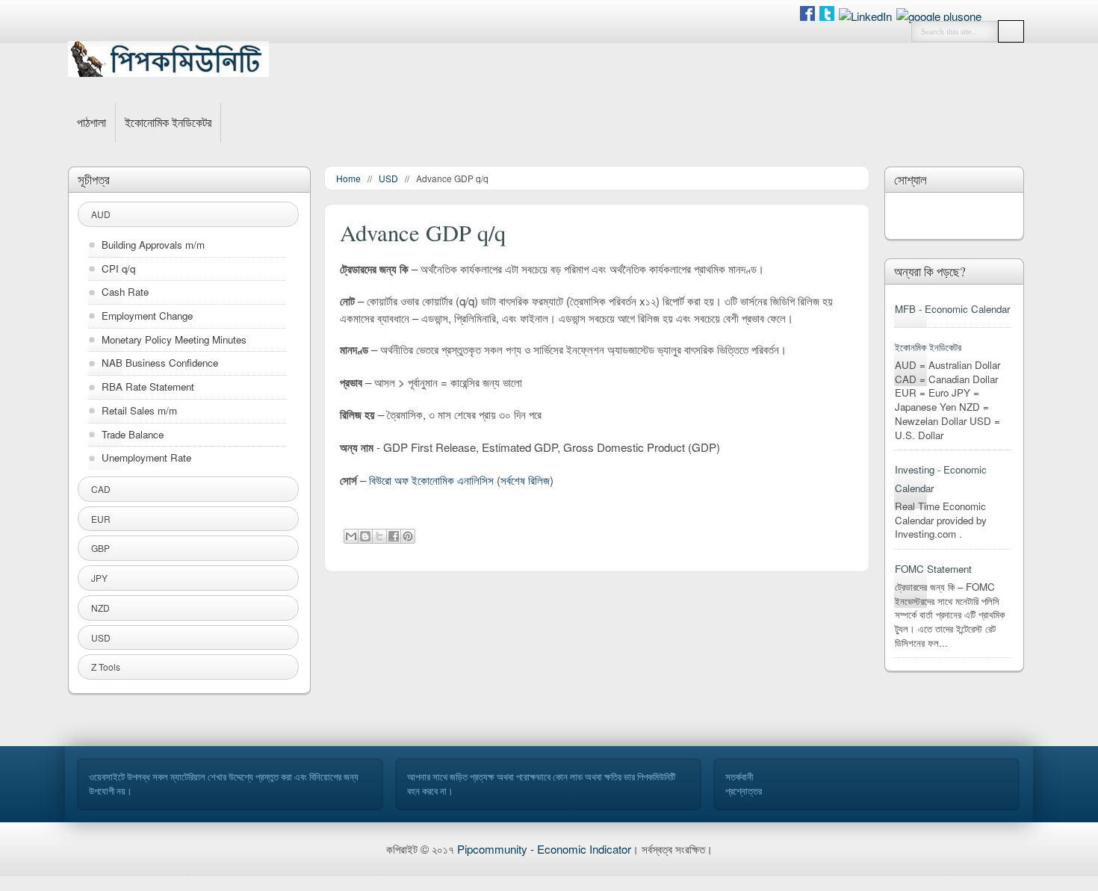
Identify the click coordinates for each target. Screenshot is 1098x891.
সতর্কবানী (739, 776)
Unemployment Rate (146, 458)
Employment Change (147, 316)
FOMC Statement (933, 569)
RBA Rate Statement (148, 387)
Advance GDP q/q (423, 232)
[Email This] (351, 536)
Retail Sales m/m (139, 410)
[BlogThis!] (365, 536)
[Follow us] (826, 16)
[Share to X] (379, 536)
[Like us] (807, 16)
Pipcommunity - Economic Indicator (544, 849)
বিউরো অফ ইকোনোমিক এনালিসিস (431, 480)
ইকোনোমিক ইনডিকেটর (168, 122)
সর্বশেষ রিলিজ (525, 480)
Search (1011, 31)
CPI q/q (118, 269)
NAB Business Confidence (160, 363)
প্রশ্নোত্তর (743, 791)
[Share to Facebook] (393, 536)
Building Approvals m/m (153, 245)
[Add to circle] (865, 16)
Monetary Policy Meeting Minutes (174, 340)
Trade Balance (133, 434)
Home (348, 178)
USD (388, 178)
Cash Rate (125, 292)
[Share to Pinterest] (407, 536)
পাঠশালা (91, 122)
